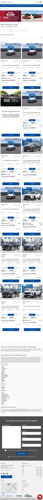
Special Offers (12, 411)
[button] (40, 2)
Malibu (2, 373)
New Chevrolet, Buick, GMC (21, 409)
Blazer (2, 366)
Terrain (2, 402)
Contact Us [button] (6, 476)
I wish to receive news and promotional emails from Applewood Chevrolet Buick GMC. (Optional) (22, 450)
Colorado (3, 369)
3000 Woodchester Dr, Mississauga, (6, 467)
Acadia (2, 392)
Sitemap (16, 498)
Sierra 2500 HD (4, 400)
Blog (23, 489)
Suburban (3, 378)
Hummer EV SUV (4, 395)
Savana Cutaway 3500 (5, 398)
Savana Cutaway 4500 (5, 396)
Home (2, 8)
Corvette (3, 370)
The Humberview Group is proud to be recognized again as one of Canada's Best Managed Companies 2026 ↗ (21, 5)
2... (22, 334)
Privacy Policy (31, 456)
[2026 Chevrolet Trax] (32, 146)
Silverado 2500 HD (4, 375)
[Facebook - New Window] (2, 473)
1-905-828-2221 (7, 470)
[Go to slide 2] (20, 21)
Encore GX (3, 387)
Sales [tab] (23, 465)
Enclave (2, 386)
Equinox (2, 371)
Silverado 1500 (4, 374)
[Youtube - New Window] (4, 473)
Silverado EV (3, 377)
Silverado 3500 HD (4, 376)
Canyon (2, 393)
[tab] (4, 73)
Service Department (25, 484)
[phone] (24, 437)
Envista (2, 388)
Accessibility (33, 498)
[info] (7, 425)
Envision (2, 385)
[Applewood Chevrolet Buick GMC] (7, 2)
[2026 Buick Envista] (11, 245)
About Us (23, 487)
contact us (27, 411)
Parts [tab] (30, 465)
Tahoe (2, 379)
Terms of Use (21, 498)
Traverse (3, 381)
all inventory (25, 410)
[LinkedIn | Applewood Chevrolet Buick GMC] (8, 473)
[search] (40, 37)
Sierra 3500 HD (4, 401)
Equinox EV (3, 372)
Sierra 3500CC (4, 397)
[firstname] (25, 425)
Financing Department (25, 486)
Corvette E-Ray (4, 368)
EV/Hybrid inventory (14, 410)
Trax (2, 382)
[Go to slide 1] (19, 21)
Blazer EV (3, 367)
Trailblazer (3, 380)
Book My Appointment (21, 453)
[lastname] (25, 431)
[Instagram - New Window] (6, 473)
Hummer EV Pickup (5, 394)
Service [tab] (26, 465)
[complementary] (3, 493)
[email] (24, 443)
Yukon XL (3, 403)
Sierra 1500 (3, 399)
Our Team (23, 490)
